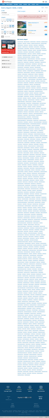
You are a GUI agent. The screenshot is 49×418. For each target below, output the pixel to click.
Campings (12, 405)
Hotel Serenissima (36, 368)
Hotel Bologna (40, 356)
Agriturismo (13, 406)
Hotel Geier (43, 207)
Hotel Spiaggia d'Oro (31, 137)
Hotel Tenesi (33, 197)
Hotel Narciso (20, 286)
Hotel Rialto (44, 263)
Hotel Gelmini (34, 366)
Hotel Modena (20, 180)
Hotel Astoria (30, 164)
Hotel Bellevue (31, 46)
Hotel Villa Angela (28, 340)
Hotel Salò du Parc (40, 269)
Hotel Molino (25, 195)
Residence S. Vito (20, 62)
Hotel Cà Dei (24, 373)
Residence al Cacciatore (21, 86)
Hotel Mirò (24, 106)
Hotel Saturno (44, 154)
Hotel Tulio (37, 238)
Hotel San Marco (24, 74)
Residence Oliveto (31, 91)
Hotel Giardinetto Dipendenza (38, 113)
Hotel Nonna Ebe (38, 274)
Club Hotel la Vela (35, 204)
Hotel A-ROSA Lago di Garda (22, 269)
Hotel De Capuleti (30, 359)
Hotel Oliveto (29, 190)
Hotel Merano (20, 57)
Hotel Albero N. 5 (26, 84)
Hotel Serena (20, 77)
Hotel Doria (34, 207)
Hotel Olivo (24, 43)
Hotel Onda (19, 328)
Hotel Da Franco (25, 144)
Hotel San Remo (42, 81)
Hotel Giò (34, 50)
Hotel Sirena (19, 137)
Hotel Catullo (30, 50)
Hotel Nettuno (36, 60)
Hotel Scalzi (25, 368)
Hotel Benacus (25, 50)
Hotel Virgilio (20, 257)
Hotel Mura (45, 79)
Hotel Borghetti (20, 357)
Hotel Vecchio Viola (21, 234)
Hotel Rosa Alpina (35, 258)
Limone (37, 410)
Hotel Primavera (26, 96)
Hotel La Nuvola (31, 236)
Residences (36, 403)
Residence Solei (26, 62)
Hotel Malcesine (42, 166)
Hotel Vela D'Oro (43, 62)
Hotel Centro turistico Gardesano (31, 69)
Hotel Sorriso (32, 67)
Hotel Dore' (26, 79)
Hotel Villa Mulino (20, 110)
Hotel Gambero (34, 269)
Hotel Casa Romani (27, 214)
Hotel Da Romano (39, 373)
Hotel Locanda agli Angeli (37, 122)
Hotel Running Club (26, 132)
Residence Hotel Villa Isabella (22, 58)
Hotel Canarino (30, 248)
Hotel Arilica (38, 234)
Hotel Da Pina (31, 144)
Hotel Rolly (23, 265)
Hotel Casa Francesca (21, 262)
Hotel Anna (24, 173)
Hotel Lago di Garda (42, 178)
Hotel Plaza (26, 91)
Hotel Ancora (31, 113)
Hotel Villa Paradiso (42, 310)
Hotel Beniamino (41, 260)
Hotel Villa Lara (33, 183)
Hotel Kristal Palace (28, 243)
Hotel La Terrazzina (40, 132)
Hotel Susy (24, 159)
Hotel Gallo (39, 316)
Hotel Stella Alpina (42, 181)
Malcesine (40, 410)
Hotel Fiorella (30, 296)
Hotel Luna (36, 298)
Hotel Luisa (19, 219)
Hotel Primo (30, 258)
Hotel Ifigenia (25, 209)
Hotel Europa (26, 111)
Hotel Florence (32, 193)
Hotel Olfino (24, 204)
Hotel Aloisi (32, 282)
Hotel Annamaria (20, 45)
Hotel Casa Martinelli (21, 221)
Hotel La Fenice (28, 344)
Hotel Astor (32, 147)
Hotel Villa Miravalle (33, 255)
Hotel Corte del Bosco (32, 115)
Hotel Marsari (37, 236)
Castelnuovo (15, 410)
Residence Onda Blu (38, 195)
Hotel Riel (37, 301)
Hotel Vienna (20, 339)
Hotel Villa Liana (36, 286)
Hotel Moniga (20, 99)
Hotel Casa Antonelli (21, 175)
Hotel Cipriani (28, 87)
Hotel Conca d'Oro (37, 110)
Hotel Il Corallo (39, 98)
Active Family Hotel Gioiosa (37, 245)
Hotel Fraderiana (38, 327)
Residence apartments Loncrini (40, 168)
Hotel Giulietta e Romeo (27, 361)
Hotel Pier (30, 253)
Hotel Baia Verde (34, 173)
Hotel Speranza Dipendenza (32, 77)
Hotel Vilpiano (20, 260)
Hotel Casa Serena (41, 175)
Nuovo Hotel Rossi (42, 363)
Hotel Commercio (20, 272)
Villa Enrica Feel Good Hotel (22, 245)
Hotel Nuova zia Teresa (21, 81)
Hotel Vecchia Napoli (31, 99)
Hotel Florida (40, 151)
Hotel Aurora (26, 45)
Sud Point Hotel (31, 364)
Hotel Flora (29, 98)
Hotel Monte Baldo (37, 70)
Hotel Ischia (44, 217)
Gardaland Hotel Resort (41, 77)
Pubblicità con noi (8, 399)
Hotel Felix (34, 53)
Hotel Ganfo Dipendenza (41, 311)
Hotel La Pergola (31, 200)
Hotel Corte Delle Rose (38, 82)
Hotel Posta (19, 74)
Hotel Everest (20, 43)
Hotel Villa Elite (25, 156)
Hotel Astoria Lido (25, 291)
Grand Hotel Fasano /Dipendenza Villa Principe (25, 118)
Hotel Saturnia (44, 122)
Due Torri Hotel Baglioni (27, 349)
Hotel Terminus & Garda (31, 108)
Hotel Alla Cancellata (38, 371)
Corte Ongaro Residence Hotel (22, 359)
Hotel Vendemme (39, 190)
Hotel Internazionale (41, 320)
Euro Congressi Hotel (37, 84)
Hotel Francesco (39, 217)
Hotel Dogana (20, 296)
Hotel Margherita (26, 313)
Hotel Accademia (41, 349)
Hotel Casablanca (20, 139)
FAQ (8, 398)
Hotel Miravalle (37, 284)
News (29, 4)
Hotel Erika (41, 176)
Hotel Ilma (19, 149)
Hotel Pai (28, 328)
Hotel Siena (41, 368)
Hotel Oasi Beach (26, 168)
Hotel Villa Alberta (27, 216)
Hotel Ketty (25, 224)
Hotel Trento (29, 369)
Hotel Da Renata (26, 139)
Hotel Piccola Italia (25, 342)
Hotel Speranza (37, 48)
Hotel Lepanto (33, 274)
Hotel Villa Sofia (20, 122)
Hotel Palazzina (20, 132)
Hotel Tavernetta (20, 82)
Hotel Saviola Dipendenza (21, 310)
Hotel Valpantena (39, 369)
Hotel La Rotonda (20, 318)
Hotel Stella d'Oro (31, 347)
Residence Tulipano (32, 301)
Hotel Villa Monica (36, 171)
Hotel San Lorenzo (33, 313)
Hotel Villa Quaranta (36, 221)
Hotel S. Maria (38, 58)
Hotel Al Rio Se (20, 151)
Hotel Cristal (32, 294)
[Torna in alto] (45, 414)
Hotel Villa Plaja (32, 142)
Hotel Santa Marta (31, 140)
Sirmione (16, 411)
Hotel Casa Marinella (21, 188)
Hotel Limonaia (36, 152)
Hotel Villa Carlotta (41, 323)
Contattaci (8, 396)
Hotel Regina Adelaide (35, 103)
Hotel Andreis (28, 86)
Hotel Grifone (24, 306)
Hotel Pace (28, 43)
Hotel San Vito (32, 48)
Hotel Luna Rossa (35, 166)
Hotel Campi (20, 342)
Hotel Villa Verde (26, 212)
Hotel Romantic (33, 86)
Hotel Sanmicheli (20, 368)
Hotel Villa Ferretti (20, 200)
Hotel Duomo (29, 269)
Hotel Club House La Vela (34, 188)
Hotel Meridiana (20, 168)
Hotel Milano (36, 231)
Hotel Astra (31, 291)
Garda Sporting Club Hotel (37, 241)
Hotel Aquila (38, 142)
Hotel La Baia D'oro (26, 130)
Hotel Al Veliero (31, 229)
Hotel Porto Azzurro (25, 301)
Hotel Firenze (40, 55)
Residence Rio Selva (21, 197)
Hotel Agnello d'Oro (30, 70)
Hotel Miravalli (20, 106)
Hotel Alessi (24, 98)
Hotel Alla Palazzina (26, 282)
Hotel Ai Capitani (29, 226)
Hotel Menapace (25, 323)
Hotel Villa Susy (39, 328)
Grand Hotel (42, 351)
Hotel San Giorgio (43, 43)
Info (46, 26)
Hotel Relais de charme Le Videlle (23, 241)
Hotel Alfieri (43, 289)
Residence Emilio (20, 147)
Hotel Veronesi (43, 58)
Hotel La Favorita (20, 231)
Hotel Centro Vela (41, 248)
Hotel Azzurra (41, 291)
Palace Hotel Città (26, 41)
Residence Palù (26, 82)
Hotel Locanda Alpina (30, 335)
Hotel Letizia (37, 159)
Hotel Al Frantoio (32, 41)
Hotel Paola (37, 180)
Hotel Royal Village (36, 149)
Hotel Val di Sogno (41, 163)
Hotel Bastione (31, 246)
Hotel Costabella (31, 284)
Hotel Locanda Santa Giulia (22, 222)
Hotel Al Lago (27, 234)
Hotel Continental (41, 204)
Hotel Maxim (20, 363)
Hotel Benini (35, 257)
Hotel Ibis (40, 352)
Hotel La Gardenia (26, 152)
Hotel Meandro (41, 130)
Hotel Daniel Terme (36, 176)
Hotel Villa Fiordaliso (42, 120)
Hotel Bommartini (34, 185)
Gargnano (30, 410)
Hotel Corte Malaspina (32, 79)
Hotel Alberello (20, 246)
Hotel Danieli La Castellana (27, 55)
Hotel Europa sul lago (32, 250)
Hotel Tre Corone (43, 108)
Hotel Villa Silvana (38, 192)
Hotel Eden (39, 207)
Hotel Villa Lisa (39, 183)
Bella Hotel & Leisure (39, 275)
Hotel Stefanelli (24, 219)
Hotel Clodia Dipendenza (27, 311)
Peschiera (4, 411)
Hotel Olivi (44, 274)
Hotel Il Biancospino (30, 306)
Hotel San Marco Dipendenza (32, 233)
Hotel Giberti (30, 352)
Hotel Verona (36, 364)
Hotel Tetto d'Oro (30, 219)
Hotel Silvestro (39, 106)
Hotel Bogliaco (20, 130)
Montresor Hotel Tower (21, 69)
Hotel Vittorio (20, 98)
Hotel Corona (33, 72)
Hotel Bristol (25, 248)
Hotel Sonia (25, 332)
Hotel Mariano (20, 134)
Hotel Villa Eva (39, 87)
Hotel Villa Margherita (30, 159)
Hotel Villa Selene (38, 347)
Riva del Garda (9, 411)
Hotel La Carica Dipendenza (22, 226)
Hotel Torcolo (24, 369)
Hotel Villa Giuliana (26, 255)
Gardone (26, 410)
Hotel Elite (26, 262)
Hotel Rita (19, 265)
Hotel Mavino (25, 299)
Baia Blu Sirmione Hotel (29, 287)
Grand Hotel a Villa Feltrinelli (22, 128)
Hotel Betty (24, 274)
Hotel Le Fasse (43, 65)
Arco (3, 410)
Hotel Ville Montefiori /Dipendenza (35, 123)
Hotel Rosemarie (32, 154)
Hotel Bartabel (43, 128)
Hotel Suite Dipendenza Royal (22, 108)
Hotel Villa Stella (20, 212)
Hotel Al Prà (41, 318)
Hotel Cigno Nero (20, 294)
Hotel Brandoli (25, 357)
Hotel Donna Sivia (20, 193)
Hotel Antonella (24, 164)
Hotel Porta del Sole (21, 315)
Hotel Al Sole (38, 41)
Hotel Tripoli (44, 96)
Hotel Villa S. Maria (25, 275)
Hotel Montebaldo (30, 60)
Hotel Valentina (40, 233)
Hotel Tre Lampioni (41, 337)
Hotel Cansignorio (26, 135)
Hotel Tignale (32, 318)
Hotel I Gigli (31, 135)
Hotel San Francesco (38, 96)
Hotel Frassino (25, 236)
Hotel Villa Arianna (38, 265)
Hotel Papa (40, 231)
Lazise (34, 410)
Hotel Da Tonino (20, 349)
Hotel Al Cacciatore (29, 101)
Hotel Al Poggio (43, 315)
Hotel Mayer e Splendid (38, 94)
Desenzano (20, 410)
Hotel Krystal (20, 70)
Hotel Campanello (20, 79)
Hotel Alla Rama (27, 185)
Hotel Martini (38, 361)
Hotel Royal (34, 106)
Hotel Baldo (34, 101)
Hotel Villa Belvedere (26, 339)
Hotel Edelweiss (20, 60)
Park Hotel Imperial (27, 147)
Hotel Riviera (32, 96)
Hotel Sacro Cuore (39, 277)
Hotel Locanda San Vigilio (21, 103)
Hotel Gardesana (30, 178)
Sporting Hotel (41, 279)
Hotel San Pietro (36, 46)
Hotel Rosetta (20, 229)
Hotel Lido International (38, 89)
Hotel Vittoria (37, 99)
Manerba (44, 410)
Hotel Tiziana (25, 134)
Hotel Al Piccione (20, 72)
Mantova (23, 412)
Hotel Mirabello (29, 308)
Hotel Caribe (20, 55)
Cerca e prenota (9, 4)
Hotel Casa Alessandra (41, 173)
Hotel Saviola (29, 303)
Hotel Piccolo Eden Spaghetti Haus (23, 253)
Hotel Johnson (42, 229)
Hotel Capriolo (20, 284)
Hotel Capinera (31, 110)
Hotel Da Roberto (32, 139)
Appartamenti (36, 405)
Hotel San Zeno (31, 279)
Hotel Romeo (35, 323)
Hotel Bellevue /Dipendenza (22, 125)
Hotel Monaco (37, 363)
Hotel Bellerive (35, 270)
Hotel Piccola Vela (20, 91)
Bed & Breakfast (36, 406)
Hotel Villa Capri (35, 120)
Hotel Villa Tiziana (20, 330)
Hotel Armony (26, 94)
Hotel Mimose (20, 154)
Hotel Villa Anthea (39, 115)
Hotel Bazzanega (31, 342)
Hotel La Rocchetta (31, 224)
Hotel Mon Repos (41, 299)
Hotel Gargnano (30, 134)
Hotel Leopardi (26, 354)
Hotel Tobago (38, 108)
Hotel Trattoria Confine (38, 140)
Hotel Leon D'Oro (20, 354)
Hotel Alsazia (20, 291)
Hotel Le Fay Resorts (31, 128)
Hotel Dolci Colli (42, 226)
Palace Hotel (45, 89)
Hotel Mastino (43, 361)
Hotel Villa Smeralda (44, 171)
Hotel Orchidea (32, 168)
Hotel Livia (35, 130)
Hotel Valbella (39, 50)
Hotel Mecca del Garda (34, 272)
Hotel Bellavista (25, 151)
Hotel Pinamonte (44, 87)
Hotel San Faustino (35, 330)
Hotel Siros (19, 369)
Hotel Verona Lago (20, 142)
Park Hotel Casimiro (32, 275)
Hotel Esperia (38, 139)
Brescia (44, 411)
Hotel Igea (19, 340)
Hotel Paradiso (35, 209)
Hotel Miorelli (30, 209)
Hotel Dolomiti (30, 166)
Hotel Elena (38, 65)
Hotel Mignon (42, 236)
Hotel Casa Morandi (44, 212)
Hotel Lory (45, 113)
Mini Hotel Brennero (30, 363)
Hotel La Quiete (45, 98)
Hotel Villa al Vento (37, 219)
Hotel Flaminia (24, 289)
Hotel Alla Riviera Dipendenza (22, 53)
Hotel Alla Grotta (44, 137)
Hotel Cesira (19, 275)
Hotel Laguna (26, 279)
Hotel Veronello (43, 48)
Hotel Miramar (35, 299)
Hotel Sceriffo (31, 286)
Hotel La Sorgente (32, 277)
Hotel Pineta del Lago (42, 209)
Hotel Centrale (30, 207)
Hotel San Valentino (27, 72)
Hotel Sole (36, 279)
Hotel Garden (36, 45)
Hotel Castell (31, 151)
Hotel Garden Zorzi (21, 277)
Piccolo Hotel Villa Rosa (39, 72)
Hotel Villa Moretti (40, 255)
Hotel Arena (19, 373)
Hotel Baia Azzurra (44, 41)
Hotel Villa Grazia (30, 161)
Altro (37, 4)
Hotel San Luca (39, 354)
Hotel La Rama (20, 140)
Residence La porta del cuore (35, 43)
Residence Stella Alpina (21, 101)
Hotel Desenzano (27, 89)
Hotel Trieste (34, 369)
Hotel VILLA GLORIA (39, 216)
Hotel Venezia (44, 50)
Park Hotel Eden (26, 163)
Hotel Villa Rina (27, 267)
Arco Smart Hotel (20, 41)
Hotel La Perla (26, 231)
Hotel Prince (35, 253)
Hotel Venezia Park (38, 137)
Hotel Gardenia (26, 48)
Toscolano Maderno (31, 411)
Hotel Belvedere (41, 74)
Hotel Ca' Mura (42, 46)
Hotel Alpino (20, 173)
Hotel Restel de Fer (39, 263)
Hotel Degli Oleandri (38, 294)
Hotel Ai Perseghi (43, 70)
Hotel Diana (29, 125)
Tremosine (37, 411)
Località (33, 4)
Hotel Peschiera (20, 233)
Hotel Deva (19, 250)
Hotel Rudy (44, 253)
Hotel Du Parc (39, 101)
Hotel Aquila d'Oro (20, 89)
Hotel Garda (30, 241)
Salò (13, 411)
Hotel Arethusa (25, 246)
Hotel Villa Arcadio (20, 270)
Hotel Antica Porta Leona (32, 356)
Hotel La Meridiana (39, 79)
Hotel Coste (35, 151)
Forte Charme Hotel (21, 205)
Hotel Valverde (20, 371)
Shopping (25, 4)
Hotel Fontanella (39, 250)
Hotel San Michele (31, 127)
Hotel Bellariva (36, 246)
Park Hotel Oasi (29, 103)
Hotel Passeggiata (20, 96)
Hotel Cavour (34, 373)
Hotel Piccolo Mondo (28, 205)
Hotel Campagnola (20, 48)
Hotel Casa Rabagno (28, 175)
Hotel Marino (34, 98)
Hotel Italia (37, 81)
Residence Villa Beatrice (31, 58)
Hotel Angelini (41, 205)
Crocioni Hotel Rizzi (40, 69)
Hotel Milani (39, 53)
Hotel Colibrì (34, 311)
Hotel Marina (20, 323)
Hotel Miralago (36, 135)
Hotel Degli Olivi (20, 111)
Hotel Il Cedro (36, 178)
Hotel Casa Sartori (35, 175)
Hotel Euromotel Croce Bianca (29, 351)
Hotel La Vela (31, 231)
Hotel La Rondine (31, 298)
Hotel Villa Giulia (37, 128)
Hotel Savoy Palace (29, 120)
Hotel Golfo (24, 335)
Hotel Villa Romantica (31, 156)
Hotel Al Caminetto (31, 202)
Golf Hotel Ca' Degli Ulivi (21, 87)
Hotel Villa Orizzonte (21, 185)
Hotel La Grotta (45, 82)
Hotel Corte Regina (26, 294)
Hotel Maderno (35, 332)
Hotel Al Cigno (31, 371)
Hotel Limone (42, 152)
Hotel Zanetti (30, 332)
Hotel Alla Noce (38, 156)
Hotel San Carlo (25, 181)
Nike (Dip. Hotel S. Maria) (26, 57)
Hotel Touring (37, 127)
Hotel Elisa (29, 316)
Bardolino (6, 410)
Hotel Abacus (38, 289)
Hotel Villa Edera (20, 192)
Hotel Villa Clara (33, 216)
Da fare (20, 4)
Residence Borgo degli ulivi (22, 120)
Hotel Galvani (35, 320)
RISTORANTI (16, 4)
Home (43, 7)
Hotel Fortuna (33, 87)
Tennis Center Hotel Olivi (33, 163)
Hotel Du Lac (31, 122)
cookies (38, 417)
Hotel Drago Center (34, 55)
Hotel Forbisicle (34, 316)
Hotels (3, 4)
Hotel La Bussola (35, 222)
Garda (23, 410)
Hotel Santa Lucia (20, 216)
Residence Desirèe (38, 267)
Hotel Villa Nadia (32, 192)
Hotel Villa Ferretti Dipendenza (22, 202)
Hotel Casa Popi (27, 188)
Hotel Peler (41, 180)
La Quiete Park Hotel (43, 193)
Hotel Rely (37, 57)
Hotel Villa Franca (25, 46)
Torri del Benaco (24, 411)
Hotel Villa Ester (26, 192)
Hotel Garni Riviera (33, 132)
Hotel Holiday (42, 188)
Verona (41, 411)
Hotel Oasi (33, 243)
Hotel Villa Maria (26, 142)
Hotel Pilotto (25, 233)
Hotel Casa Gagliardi (21, 65)
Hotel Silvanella (26, 67)
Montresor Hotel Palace (32, 354)
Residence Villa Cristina (28, 221)
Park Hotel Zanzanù (37, 315)
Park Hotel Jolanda (20, 279)
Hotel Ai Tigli (37, 318)
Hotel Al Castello (26, 325)
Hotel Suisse (45, 303)
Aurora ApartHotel (36, 226)
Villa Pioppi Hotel (20, 311)
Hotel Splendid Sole (27, 197)
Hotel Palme (29, 106)
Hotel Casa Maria (27, 65)
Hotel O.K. (33, 308)
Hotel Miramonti (42, 127)
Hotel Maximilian (20, 163)
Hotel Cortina (43, 110)
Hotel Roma (19, 46)
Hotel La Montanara (32, 262)
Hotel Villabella (32, 212)
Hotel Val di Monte (20, 171)
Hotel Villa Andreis (20, 183)
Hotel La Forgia (43, 139)
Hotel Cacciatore (43, 282)
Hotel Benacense (35, 260)
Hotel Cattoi (31, 45)
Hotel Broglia (36, 287)
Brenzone (10, 410)
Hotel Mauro (20, 299)
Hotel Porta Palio (25, 364)
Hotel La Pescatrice (38, 200)
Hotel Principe (25, 99)
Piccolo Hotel (43, 53)
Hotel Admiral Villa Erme (38, 91)
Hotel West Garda (29, 222)
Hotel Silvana (25, 161)
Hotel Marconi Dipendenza (22, 308)
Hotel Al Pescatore (32, 234)
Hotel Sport (33, 265)
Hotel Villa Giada (20, 325)
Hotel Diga (43, 202)
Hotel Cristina (20, 144)
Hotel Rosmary (31, 62)
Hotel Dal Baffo (36, 144)
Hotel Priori (34, 190)
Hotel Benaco (26, 110)
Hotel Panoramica (20, 67)
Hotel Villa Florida (27, 183)
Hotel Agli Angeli (44, 123)
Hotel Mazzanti (39, 366)
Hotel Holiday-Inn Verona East (22, 352)
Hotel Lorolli (24, 328)
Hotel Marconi (41, 298)
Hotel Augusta (44, 156)
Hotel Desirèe (44, 294)
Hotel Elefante (36, 359)
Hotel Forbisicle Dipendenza (27, 320)
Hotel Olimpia (28, 81)
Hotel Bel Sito (38, 342)
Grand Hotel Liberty (21, 243)
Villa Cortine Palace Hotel (21, 287)
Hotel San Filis (27, 277)
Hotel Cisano (30, 53)
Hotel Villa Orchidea (27, 217)
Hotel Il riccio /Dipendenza (36, 125)
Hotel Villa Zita (32, 267)
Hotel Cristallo (20, 166)
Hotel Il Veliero (31, 94)
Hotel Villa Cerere (30, 74)
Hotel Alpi (36, 74)
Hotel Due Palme (32, 327)
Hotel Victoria (26, 356)
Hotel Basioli (42, 238)
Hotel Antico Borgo (37, 202)
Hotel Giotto (37, 111)
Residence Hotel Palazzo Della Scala (39, 134)
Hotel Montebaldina (43, 284)
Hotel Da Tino (30, 176)
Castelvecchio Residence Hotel (33, 357)
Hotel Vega (26, 171)
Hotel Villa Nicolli (29, 245)
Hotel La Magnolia (20, 313)
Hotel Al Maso (45, 245)
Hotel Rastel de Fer (32, 263)
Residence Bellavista (31, 195)
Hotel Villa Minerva (20, 267)
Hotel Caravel (29, 204)
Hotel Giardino (33, 214)
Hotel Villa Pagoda (35, 310)
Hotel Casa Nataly (20, 214)
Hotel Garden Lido (35, 296)
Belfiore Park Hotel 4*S (33, 22)
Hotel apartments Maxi (21, 344)
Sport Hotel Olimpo (43, 103)
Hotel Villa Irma (20, 217)
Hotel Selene (30, 368)
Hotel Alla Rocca (25, 113)
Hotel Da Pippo (33, 65)
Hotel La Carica (37, 224)
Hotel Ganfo (19, 306)
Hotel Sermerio (44, 347)
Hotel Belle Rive (43, 197)
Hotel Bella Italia (32, 30)
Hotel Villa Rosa (20, 84)
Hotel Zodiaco (38, 197)
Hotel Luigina (25, 140)
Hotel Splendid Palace (43, 149)
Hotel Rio (41, 222)
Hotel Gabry (44, 250)
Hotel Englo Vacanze (25, 250)
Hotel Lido (31, 84)
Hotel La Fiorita (20, 152)
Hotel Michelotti (41, 45)
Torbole (20, 411)
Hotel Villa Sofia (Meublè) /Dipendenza (23, 123)
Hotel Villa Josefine (38, 67)
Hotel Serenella (34, 303)
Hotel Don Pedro (36, 161)
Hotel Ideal (25, 60)
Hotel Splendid (20, 159)
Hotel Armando (41, 364)
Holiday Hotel (25, 298)
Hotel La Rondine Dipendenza (39, 306)
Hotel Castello (20, 320)
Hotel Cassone (20, 176)
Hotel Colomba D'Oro (21, 351)
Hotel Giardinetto (20, 94)
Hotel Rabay (33, 57)
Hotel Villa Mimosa (44, 219)
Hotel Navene (24, 190)
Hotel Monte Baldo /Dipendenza (22, 127)
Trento (26, 412)
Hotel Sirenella (20, 332)
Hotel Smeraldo (37, 62)
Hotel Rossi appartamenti (22, 303)
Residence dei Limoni (41, 332)
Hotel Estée (32, 89)
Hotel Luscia (20, 161)
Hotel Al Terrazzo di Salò (28, 270)
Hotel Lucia (19, 190)
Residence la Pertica (21, 347)
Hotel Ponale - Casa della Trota (22, 258)
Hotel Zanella (38, 212)
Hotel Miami (43, 262)
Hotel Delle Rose (26, 327)
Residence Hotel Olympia (43, 135)
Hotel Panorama (29, 149)
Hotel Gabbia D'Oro (35, 349)
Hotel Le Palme (24, 149)
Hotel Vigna (19, 274)
